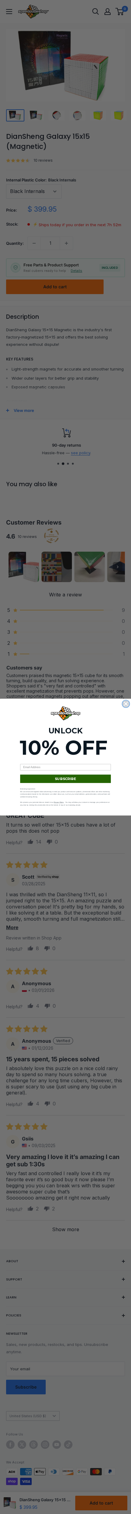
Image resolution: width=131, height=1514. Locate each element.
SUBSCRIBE (65, 779)
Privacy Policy (59, 802)
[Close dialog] (126, 704)
